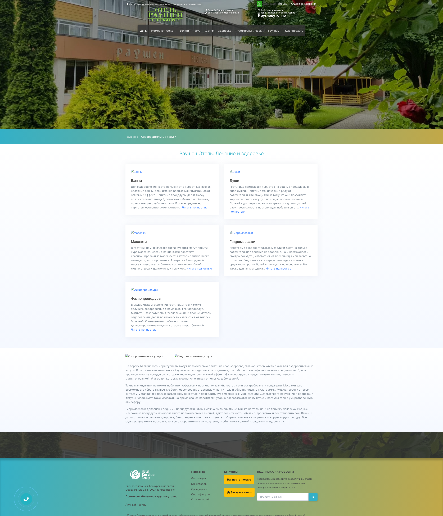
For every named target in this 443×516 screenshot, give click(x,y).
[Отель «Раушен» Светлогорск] (165, 15)
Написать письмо (239, 479)
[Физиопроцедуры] (144, 289)
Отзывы (283, 3)
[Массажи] (138, 232)
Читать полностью (194, 207)
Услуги (184, 30)
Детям (209, 30)
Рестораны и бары (249, 30)
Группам (273, 30)
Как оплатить (199, 483)
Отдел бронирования (303, 3)
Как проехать (294, 30)
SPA (197, 30)
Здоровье (224, 30)
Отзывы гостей (200, 499)
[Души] (235, 171)
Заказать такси (241, 492)
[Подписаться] (313, 497)
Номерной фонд (162, 30)
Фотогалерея (198, 478)
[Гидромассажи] (241, 232)
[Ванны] (136, 171)
